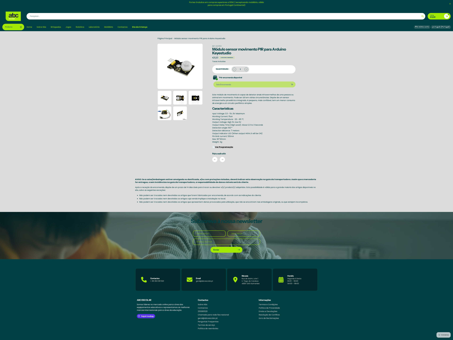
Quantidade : (222, 69)
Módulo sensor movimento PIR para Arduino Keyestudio (199, 38)
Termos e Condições (268, 304)
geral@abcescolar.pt (208, 318)
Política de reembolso (208, 328)
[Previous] (214, 159)
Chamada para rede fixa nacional (213, 314)
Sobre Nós (202, 304)
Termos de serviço (206, 325)
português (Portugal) (441, 27)
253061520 (203, 311)
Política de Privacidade (269, 308)
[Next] (222, 159)
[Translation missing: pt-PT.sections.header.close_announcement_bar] (450, 4)
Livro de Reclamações (269, 318)
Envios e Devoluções (268, 311)
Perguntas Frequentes (208, 321)
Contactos (203, 308)
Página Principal (164, 38)
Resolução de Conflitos (269, 314)
